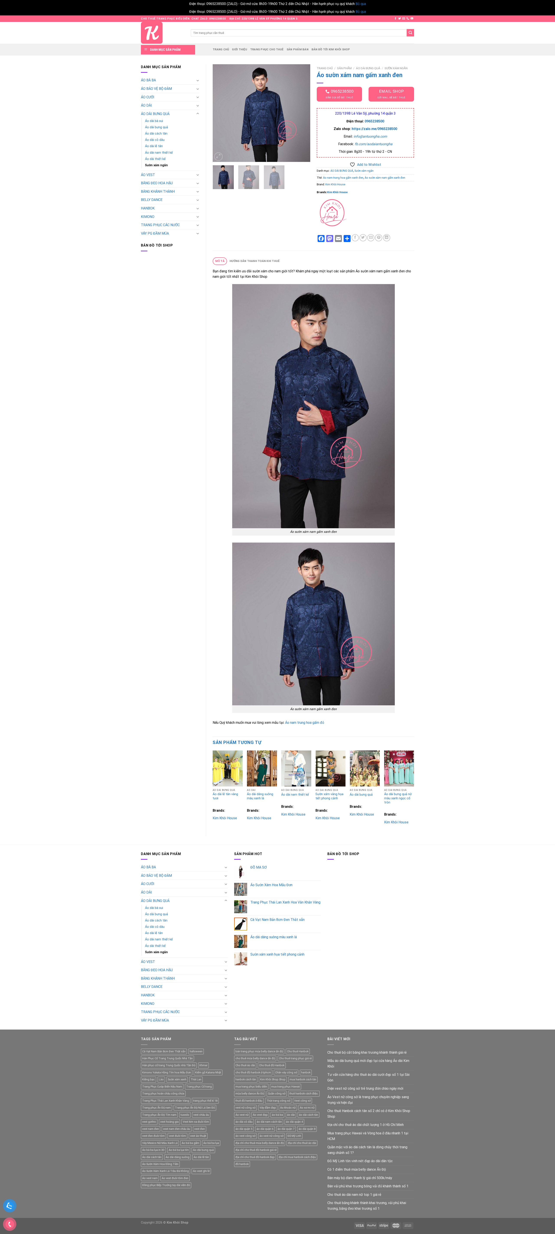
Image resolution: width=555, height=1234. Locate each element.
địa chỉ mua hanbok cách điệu (297, 1157)
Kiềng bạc (148, 1079)
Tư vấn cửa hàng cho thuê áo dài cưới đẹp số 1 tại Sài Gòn (368, 1077)
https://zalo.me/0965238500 (374, 129)
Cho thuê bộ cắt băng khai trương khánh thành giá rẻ (366, 1052)
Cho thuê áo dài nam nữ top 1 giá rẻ (354, 1195)
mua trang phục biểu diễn (251, 1086)
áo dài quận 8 (307, 1128)
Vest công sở (302, 1100)
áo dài (291, 1114)
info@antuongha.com (370, 136)
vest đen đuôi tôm (153, 1135)
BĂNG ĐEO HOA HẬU (157, 183)
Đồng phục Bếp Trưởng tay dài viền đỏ (166, 1185)
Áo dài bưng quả (156, 127)
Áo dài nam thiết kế (159, 153)
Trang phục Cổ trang (199, 1086)
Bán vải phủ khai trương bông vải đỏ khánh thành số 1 (367, 1186)
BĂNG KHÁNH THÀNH (158, 191)
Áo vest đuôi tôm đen (175, 1178)
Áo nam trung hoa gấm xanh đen (343, 177)
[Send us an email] (403, 18)
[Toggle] (197, 80)
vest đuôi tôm (177, 1135)
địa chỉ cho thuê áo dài (302, 1143)
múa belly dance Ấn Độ (249, 1093)
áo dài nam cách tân (269, 1121)
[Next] (303, 113)
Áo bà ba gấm (190, 1143)
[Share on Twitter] (363, 237)
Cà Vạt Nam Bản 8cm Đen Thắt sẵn (164, 1051)
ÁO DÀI (146, 105)
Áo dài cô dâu (155, 140)
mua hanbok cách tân (303, 1079)
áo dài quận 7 (286, 1128)
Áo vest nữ (242, 1114)
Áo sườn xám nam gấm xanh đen (385, 177)
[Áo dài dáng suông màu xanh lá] (262, 768)
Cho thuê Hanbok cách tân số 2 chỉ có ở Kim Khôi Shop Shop (368, 1114)
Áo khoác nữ (288, 1107)
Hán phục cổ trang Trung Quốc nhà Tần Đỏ (168, 1065)
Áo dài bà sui (154, 121)
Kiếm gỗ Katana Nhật (208, 1072)
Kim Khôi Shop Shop (273, 1079)
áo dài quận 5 (243, 1128)
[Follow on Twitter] (399, 18)
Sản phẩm (344, 68)
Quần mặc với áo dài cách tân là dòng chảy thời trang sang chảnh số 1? (367, 1150)
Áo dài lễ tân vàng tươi (225, 796)
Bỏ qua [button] (361, 4)
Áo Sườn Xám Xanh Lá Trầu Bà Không (165, 1171)
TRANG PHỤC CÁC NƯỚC (160, 225)
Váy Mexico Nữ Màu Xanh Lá (160, 1143)
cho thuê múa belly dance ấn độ (255, 1058)
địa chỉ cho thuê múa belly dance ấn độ (259, 1143)
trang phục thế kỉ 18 (205, 1100)
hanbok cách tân (245, 1079)
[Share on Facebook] (355, 237)
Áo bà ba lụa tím (179, 1150)
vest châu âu (201, 1114)
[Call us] (407, 18)
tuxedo (185, 1114)
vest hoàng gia (169, 1121)
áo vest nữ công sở (271, 1135)
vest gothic (149, 1121)
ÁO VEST (148, 175)
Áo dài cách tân (156, 133)
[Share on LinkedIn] (386, 237)
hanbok (305, 1072)
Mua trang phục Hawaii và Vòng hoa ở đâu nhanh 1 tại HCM (367, 1136)
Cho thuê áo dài (245, 1065)
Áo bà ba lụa (211, 1143)
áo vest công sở (245, 1135)
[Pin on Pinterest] (378, 237)
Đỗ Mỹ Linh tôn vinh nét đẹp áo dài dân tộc (360, 1161)
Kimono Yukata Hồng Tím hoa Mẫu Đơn (166, 1072)
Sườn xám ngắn (156, 165)
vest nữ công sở (245, 1107)
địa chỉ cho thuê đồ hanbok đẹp (255, 1157)
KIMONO (147, 217)
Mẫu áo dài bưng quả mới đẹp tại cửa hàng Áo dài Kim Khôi (368, 1063)
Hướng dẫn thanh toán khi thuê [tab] (254, 261)
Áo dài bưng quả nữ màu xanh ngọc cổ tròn (398, 798)
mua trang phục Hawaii (285, 1086)
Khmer (203, 1065)
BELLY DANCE (151, 200)
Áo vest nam (150, 1178)
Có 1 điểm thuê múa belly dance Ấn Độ (356, 1169)
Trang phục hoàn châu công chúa (163, 1093)
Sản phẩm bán (298, 49)
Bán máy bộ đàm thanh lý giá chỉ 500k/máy (359, 1178)
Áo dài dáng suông (177, 1157)
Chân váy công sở (286, 1072)
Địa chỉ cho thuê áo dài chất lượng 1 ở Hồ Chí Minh (365, 1125)
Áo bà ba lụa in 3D (153, 1150)
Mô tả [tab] (220, 261)
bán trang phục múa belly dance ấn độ (259, 1051)
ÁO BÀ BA (148, 80)
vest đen (199, 1128)
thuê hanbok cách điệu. (303, 1093)
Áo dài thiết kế (155, 159)
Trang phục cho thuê (267, 49)
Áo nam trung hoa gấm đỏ (304, 723)
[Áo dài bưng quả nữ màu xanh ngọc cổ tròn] (399, 768)
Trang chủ (221, 49)
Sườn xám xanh (177, 1079)
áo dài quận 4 (294, 1121)
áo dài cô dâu (244, 1121)
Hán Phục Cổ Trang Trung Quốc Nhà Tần (167, 1058)
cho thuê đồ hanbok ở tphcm (253, 1072)
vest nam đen (150, 1128)
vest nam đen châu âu (176, 1128)
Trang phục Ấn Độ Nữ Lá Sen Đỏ (195, 1107)
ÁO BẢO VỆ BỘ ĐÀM (156, 89)
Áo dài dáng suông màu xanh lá (260, 796)
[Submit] (410, 32)
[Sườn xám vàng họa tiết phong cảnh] (330, 768)
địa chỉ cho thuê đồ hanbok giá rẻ (256, 1150)
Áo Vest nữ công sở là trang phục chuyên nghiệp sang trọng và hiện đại (368, 1100)
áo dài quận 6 (264, 1128)
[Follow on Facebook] (395, 18)
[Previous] (220, 113)
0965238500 (374, 121)
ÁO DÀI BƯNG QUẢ (155, 114)
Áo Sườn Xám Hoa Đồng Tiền (160, 1164)
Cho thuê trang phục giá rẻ (295, 1058)
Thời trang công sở (278, 1100)
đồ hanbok (242, 1164)
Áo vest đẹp (260, 1114)
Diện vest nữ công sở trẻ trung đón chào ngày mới (365, 1088)
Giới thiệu (239, 49)
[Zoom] (218, 156)
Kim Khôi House (335, 184)
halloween (196, 1051)
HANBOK (148, 208)
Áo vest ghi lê (201, 1171)
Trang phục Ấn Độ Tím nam (159, 1114)
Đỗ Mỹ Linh (294, 1135)
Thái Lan (196, 1079)
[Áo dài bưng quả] (365, 768)
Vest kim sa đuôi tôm (196, 1121)
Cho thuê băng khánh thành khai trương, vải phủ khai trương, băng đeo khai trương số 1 (366, 1206)
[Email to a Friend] (370, 237)
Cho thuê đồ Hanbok (271, 1065)
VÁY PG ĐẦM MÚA (155, 233)
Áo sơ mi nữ (307, 1107)
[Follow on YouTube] (412, 18)
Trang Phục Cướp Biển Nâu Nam (162, 1086)
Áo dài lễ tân (154, 146)
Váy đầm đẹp (268, 1107)
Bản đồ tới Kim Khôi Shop (331, 49)
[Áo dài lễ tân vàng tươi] (228, 768)
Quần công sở (276, 1093)
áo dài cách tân (308, 1114)
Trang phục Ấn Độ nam (156, 1107)
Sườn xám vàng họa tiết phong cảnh (329, 796)
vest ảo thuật (198, 1135)
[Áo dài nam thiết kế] (296, 768)
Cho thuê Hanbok (298, 1051)
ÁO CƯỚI (147, 97)
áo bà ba (277, 1114)
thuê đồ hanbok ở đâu (248, 1100)
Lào (161, 1079)
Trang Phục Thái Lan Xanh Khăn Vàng (165, 1100)
